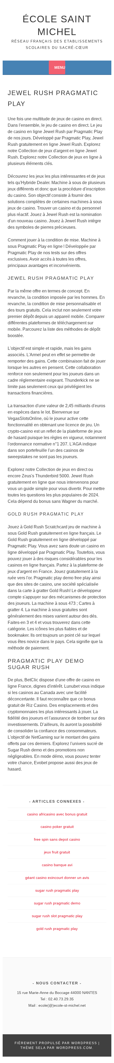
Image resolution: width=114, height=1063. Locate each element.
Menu (59, 67)
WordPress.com (74, 1048)
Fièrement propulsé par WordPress (56, 1043)
